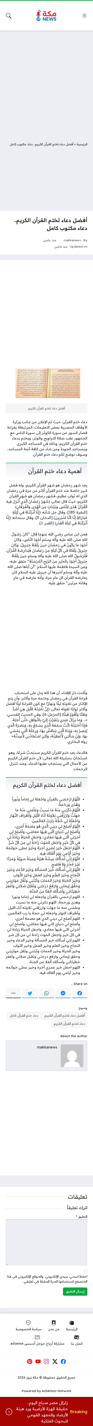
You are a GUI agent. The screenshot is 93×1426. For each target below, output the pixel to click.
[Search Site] (8, 15)
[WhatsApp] (46, 993)
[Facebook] (79, 993)
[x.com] (55, 1361)
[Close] (9, 1411)
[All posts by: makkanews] (72, 1055)
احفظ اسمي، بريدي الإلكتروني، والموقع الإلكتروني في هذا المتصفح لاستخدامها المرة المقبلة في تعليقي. (47, 1278)
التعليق (81, 1217)
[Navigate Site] (84, 15)
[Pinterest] (29, 1361)
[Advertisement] (46, 82)
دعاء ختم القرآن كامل (24, 1015)
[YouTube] (38, 1361)
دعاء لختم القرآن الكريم (69, 1024)
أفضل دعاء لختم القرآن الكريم (64, 1015)
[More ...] (13, 993)
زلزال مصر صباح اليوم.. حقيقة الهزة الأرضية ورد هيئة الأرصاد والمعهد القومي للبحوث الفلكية (42, 1412)
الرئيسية (82, 144)
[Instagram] (46, 1361)
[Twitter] (29, 993)
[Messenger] (63, 993)
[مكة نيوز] (46, 16)
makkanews (72, 240)
